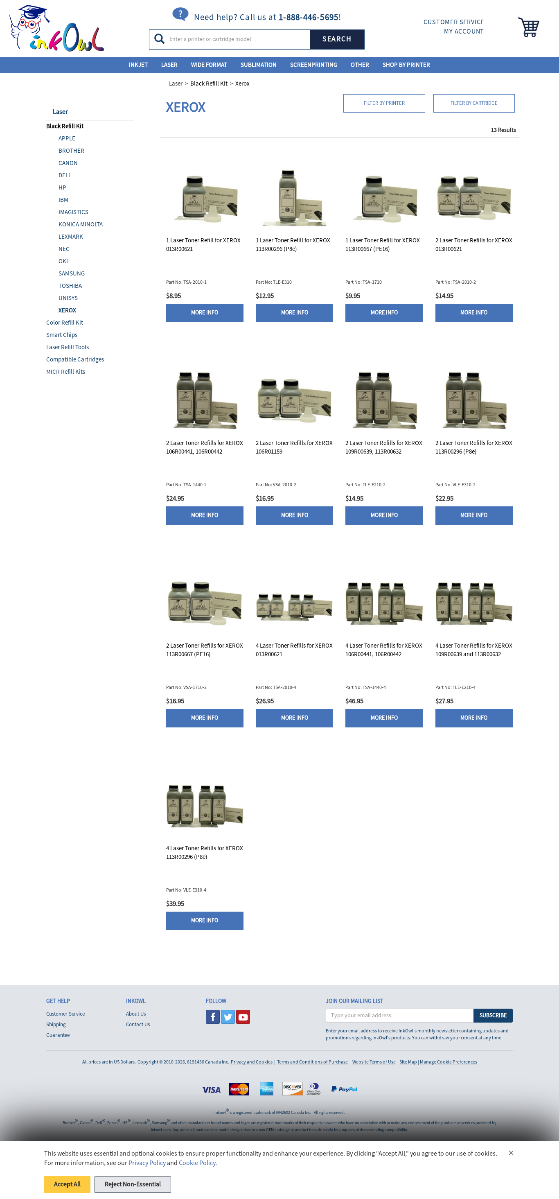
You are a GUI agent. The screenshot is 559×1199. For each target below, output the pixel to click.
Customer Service (65, 1014)
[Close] (511, 1154)
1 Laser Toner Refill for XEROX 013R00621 (203, 244)
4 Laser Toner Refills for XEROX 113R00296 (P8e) (204, 852)
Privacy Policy (147, 1162)
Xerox (242, 83)
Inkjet (138, 65)
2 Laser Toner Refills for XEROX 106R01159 (294, 447)
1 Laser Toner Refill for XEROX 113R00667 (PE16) (382, 244)
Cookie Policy (197, 1162)
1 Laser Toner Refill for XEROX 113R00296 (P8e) (293, 244)
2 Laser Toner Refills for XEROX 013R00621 (473, 244)
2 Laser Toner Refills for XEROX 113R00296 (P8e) (473, 447)
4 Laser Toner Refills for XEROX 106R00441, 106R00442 (383, 650)
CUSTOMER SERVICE (454, 22)
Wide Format (209, 65)
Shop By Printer (406, 65)
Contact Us (138, 1024)
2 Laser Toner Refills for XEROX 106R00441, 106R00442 (204, 447)
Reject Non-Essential (133, 1184)
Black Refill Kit (209, 83)
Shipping (56, 1024)
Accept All (67, 1184)
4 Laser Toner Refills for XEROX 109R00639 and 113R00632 (473, 650)
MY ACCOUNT (464, 31)
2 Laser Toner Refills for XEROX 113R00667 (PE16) (204, 650)
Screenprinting (313, 65)
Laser (169, 65)
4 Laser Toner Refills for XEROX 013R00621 (294, 650)
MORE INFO (204, 313)
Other (360, 65)
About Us (136, 1014)
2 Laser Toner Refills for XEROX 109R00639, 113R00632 (383, 447)
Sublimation (259, 65)
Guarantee (58, 1035)
